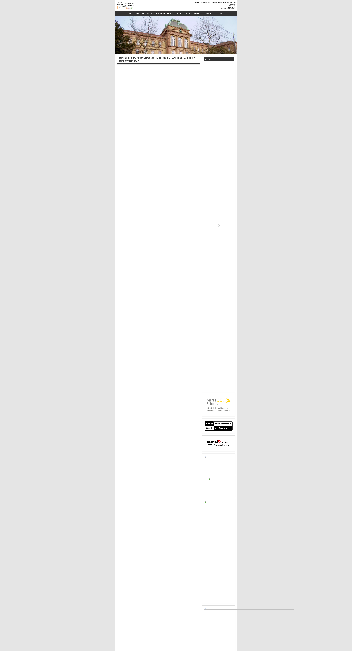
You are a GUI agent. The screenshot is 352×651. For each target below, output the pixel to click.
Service (208, 13)
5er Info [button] (197, 13)
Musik (177, 13)
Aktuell (186, 13)
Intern (218, 13)
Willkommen (134, 13)
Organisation (146, 13)
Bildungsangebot (163, 13)
